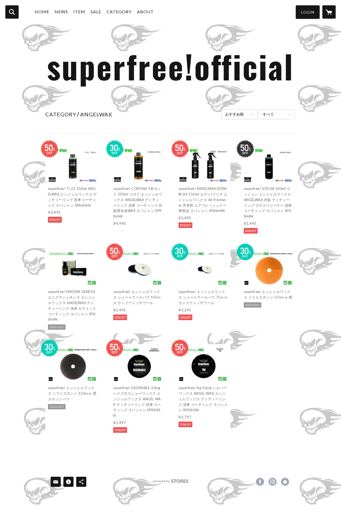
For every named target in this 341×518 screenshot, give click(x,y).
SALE (96, 11)
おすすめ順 (234, 114)
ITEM (79, 11)
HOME (42, 11)
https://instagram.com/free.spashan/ (273, 482)
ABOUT (145, 11)
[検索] (12, 12)
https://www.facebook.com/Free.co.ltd (260, 482)
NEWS (61, 11)
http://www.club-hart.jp (285, 482)
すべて (268, 114)
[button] (308, 12)
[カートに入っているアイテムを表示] (329, 12)
